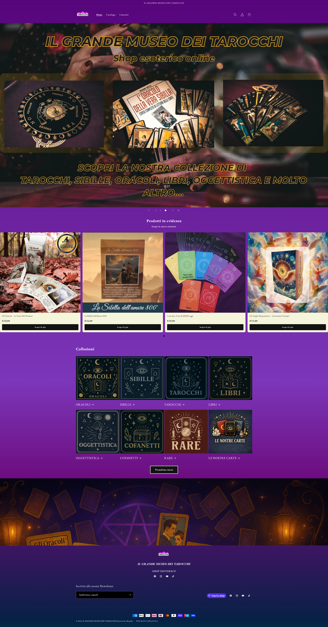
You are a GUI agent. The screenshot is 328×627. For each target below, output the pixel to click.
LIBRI (212, 404)
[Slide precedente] (149, 210)
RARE (168, 458)
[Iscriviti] (130, 595)
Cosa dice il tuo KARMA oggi (180, 316)
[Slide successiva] (173, 210)
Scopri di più (40, 327)
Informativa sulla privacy (147, 621)
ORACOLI (83, 404)
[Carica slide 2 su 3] (160, 210)
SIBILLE (125, 404)
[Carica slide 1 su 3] (155, 210)
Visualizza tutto (164, 469)
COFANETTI (129, 458)
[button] (235, 14)
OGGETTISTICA (87, 458)
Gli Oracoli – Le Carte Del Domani (17, 316)
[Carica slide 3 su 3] (165, 210)
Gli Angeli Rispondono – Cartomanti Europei (269, 316)
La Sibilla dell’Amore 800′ (96, 316)
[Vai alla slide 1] (164, 336)
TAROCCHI (172, 404)
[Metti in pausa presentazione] (179, 210)
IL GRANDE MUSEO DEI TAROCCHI (99, 621)
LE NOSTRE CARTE (222, 458)
